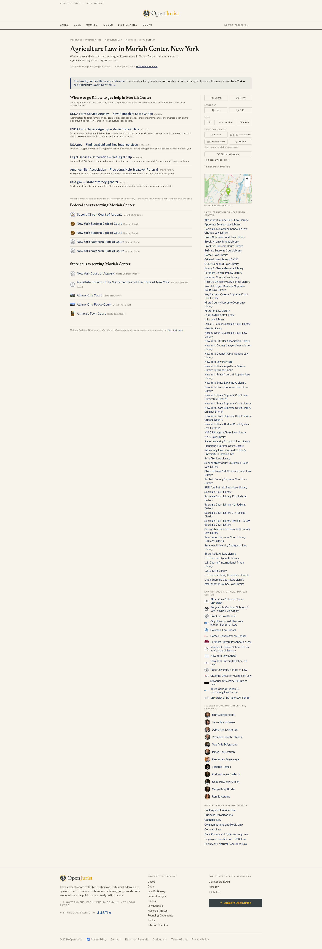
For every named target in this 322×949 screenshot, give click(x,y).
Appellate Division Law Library (222, 224)
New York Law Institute (218, 361)
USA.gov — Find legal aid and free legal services (104, 144)
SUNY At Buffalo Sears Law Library (225, 487)
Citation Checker (158, 925)
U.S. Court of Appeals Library (221, 558)
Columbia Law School (223, 630)
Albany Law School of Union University (227, 601)
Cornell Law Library (216, 255)
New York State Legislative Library (225, 382)
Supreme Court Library (217, 491)
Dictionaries (128, 25)
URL (210, 122)
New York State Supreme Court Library (227, 403)
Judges (108, 25)
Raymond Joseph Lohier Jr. (227, 737)
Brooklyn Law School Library (221, 241)
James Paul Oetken (223, 752)
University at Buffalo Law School (230, 697)
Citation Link (225, 122)
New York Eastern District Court (99, 223)
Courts (91, 25)
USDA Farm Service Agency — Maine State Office (104, 129)
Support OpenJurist (235, 902)
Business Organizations (218, 815)
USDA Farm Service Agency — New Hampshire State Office (111, 114)
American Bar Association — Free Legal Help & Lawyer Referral (114, 169)
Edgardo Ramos (221, 766)
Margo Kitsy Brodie (223, 789)
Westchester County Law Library (224, 583)
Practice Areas (93, 39)
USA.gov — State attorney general (94, 182)
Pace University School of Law (228, 669)
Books (147, 25)
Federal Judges (157, 896)
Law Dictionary (156, 891)
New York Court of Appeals (96, 273)
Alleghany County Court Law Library (226, 220)
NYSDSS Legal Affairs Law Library (225, 432)
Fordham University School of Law (230, 641)
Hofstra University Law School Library (227, 281)
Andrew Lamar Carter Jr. (226, 774)
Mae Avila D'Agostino (224, 744)
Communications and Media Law (223, 824)
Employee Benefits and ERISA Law (225, 839)
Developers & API (219, 881)
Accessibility (96, 939)
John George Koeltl (223, 714)
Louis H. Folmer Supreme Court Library (227, 323)
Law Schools (155, 905)
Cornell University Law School (228, 636)
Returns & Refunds (136, 939)
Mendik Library (213, 328)
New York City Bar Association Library (227, 341)
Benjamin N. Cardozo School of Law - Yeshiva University (229, 609)
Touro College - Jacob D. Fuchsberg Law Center (224, 690)
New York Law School (223, 655)
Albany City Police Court (94, 304)
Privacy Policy (200, 939)
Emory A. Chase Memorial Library (223, 268)
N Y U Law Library (214, 436)
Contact (116, 939)
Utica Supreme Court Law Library (224, 579)
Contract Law (212, 829)
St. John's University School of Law (231, 675)
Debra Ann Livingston (225, 729)
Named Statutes (158, 910)
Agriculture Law (113, 39)
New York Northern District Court (100, 242)
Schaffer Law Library (217, 458)
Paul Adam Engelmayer (226, 759)
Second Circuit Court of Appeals (99, 214)
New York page (175, 330)
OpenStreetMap (213, 205)
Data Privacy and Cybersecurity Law (226, 834)
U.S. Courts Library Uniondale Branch (226, 575)
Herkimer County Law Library (221, 277)
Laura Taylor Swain (223, 722)
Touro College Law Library (220, 553)
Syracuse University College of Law (228, 683)
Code (77, 25)
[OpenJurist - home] (161, 13)
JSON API (214, 892)
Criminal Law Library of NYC (221, 259)
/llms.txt (214, 886)
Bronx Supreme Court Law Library (224, 237)
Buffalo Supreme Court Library (223, 250)
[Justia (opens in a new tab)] (104, 912)
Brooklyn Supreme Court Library (223, 246)
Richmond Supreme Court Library (224, 445)
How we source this (146, 66)
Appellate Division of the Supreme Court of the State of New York (123, 282)
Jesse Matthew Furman (225, 781)
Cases (64, 25)
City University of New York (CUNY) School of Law (226, 623)
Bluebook (244, 122)
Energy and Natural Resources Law (225, 844)
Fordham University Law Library (223, 272)
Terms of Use (179, 939)
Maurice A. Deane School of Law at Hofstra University (229, 649)
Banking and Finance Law (219, 810)
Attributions (160, 939)
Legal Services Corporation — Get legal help (101, 157)
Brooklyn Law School (223, 616)
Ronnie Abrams (221, 796)
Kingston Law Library (217, 310)
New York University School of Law (228, 663)
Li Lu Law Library (214, 319)
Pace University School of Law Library (227, 441)
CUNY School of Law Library (221, 263)
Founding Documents (160, 915)
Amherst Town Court (91, 313)
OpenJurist (76, 39)
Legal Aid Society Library (219, 315)
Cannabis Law (212, 819)
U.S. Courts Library (215, 570)
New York (131, 39)
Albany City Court (89, 295)
